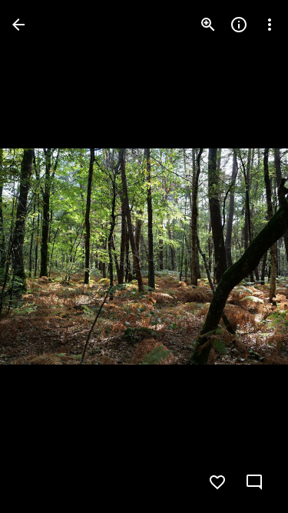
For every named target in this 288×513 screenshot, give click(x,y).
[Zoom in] (208, 24)
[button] (43, 256)
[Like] (217, 482)
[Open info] (238, 24)
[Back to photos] (18, 24)
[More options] (269, 24)
